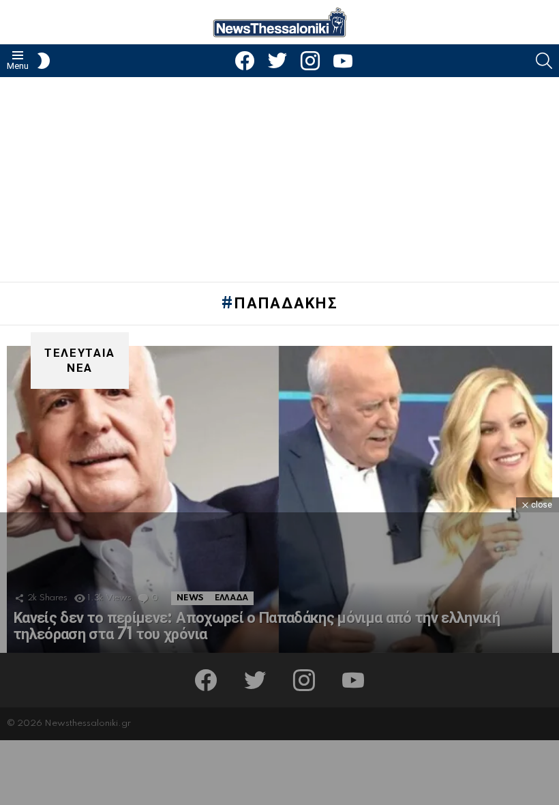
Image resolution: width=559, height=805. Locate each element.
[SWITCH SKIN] (43, 60)
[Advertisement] (279, 179)
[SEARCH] (544, 60)
